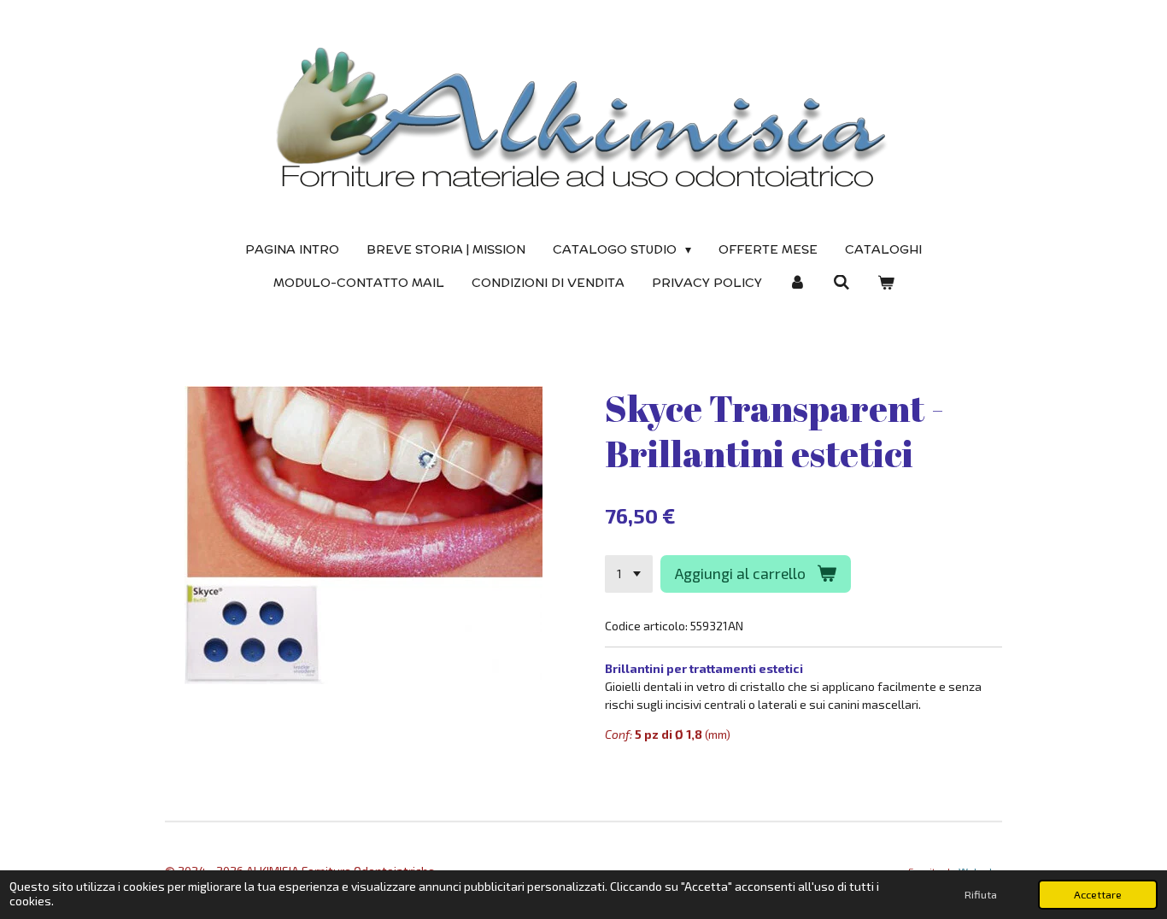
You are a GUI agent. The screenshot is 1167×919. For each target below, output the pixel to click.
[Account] (798, 283)
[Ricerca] (841, 283)
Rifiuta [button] (981, 894)
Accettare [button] (1098, 894)
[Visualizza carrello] (886, 283)
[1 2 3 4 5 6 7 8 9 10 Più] (629, 574)
